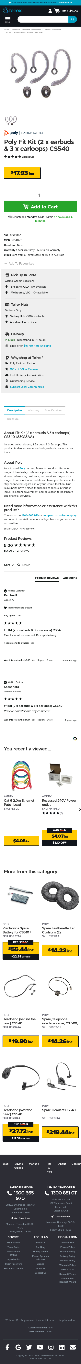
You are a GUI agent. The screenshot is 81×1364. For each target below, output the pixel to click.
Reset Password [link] (13, 1264)
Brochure (13, 419)
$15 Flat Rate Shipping (37, 346)
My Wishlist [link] (13, 1259)
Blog (5, 1164)
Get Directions (22, 1218)
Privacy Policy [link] (67, 1247)
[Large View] (11, 121)
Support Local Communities (27, 387)
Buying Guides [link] (40, 1251)
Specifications (53, 410)
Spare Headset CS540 (59, 1110)
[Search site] (72, 19)
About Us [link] (40, 1242)
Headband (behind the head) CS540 (19, 1021)
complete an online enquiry (59, 515)
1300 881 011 (63, 1192)
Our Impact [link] (40, 1268)
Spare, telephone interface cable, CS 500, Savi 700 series (60, 1023)
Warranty (33, 410)
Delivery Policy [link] (67, 1256)
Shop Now (64, 3)
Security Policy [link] (67, 1251)
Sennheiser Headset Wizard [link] (67, 1280)
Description (14, 410)
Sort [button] (7, 565)
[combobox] (43, 19)
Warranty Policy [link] (67, 1265)
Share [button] (50, 660)
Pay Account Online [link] (13, 1253)
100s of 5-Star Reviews (24, 369)
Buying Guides (18, 1166)
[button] (19, 263)
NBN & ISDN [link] (67, 1269)
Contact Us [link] (40, 1273)
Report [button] (41, 660)
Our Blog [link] (40, 1247)
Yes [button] (34, 660)
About (62, 1164)
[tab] (14, 410)
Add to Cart (43, 206)
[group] (40, 546)
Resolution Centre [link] (13, 1268)
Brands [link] (40, 1264)
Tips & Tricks (48, 1168)
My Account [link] (13, 1242)
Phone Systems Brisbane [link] (40, 1257)
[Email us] (72, 1347)
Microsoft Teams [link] (67, 1274)
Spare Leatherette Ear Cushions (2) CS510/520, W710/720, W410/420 (59, 934)
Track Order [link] (13, 1247)
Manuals (34, 1164)
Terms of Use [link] (67, 1242)
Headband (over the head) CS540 (17, 1112)
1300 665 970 (30, 515)
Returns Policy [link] (67, 1260)
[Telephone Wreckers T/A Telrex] (12, 11)
